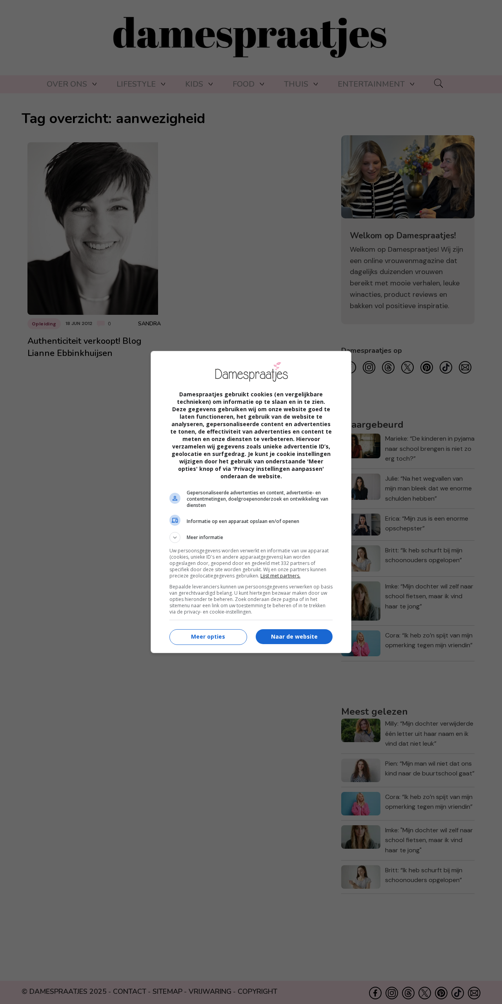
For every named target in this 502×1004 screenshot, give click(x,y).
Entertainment (371, 84)
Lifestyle (136, 84)
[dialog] (251, 502)
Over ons (67, 84)
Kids (194, 84)
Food (244, 84)
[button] (251, 537)
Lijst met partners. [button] (280, 575)
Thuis (296, 84)
